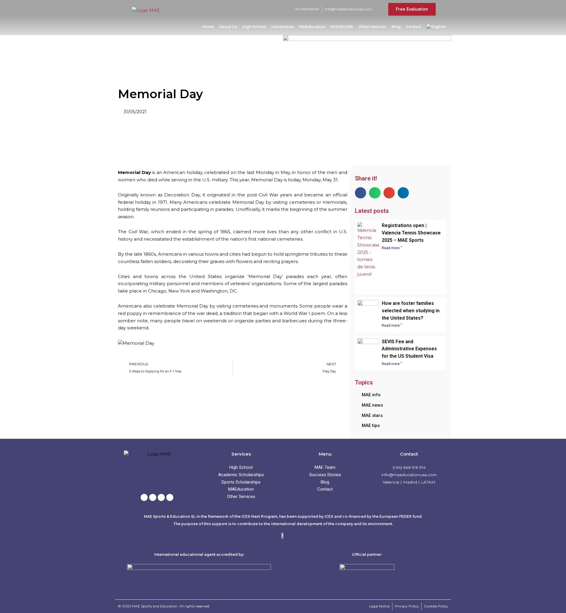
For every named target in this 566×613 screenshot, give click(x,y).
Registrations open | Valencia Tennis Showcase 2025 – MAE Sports (411, 233)
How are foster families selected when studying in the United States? (411, 310)
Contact (413, 26)
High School (254, 26)
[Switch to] (436, 27)
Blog (396, 26)
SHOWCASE (341, 26)
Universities (282, 26)
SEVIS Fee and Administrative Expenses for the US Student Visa (409, 349)
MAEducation (312, 26)
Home (208, 26)
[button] (360, 192)
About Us (228, 26)
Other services (372, 26)
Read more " (392, 248)
